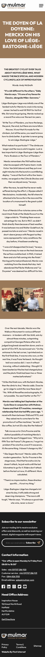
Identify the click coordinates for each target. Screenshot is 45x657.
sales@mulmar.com (25, 580)
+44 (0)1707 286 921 (28, 573)
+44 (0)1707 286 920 (17, 569)
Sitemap (37, 645)
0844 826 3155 (13, 576)
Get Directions (8, 619)
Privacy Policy (5, 645)
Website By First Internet (14, 651)
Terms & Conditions (21, 645)
